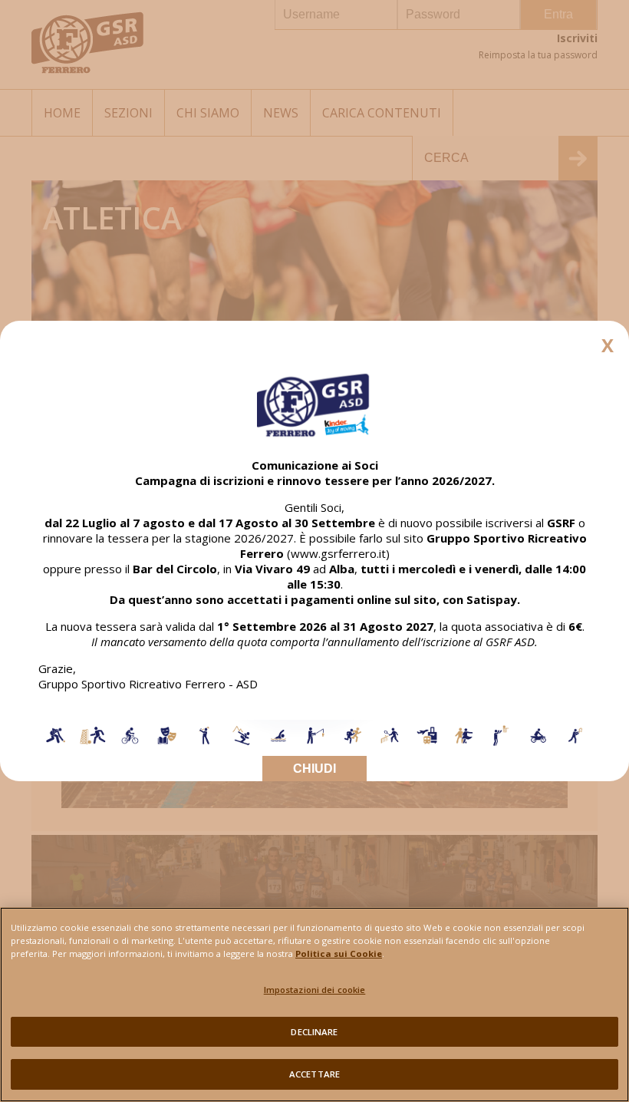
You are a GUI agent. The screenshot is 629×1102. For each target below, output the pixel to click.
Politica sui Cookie (338, 953)
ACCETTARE (314, 1074)
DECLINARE (314, 1032)
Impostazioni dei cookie (315, 989)
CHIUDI (314, 768)
